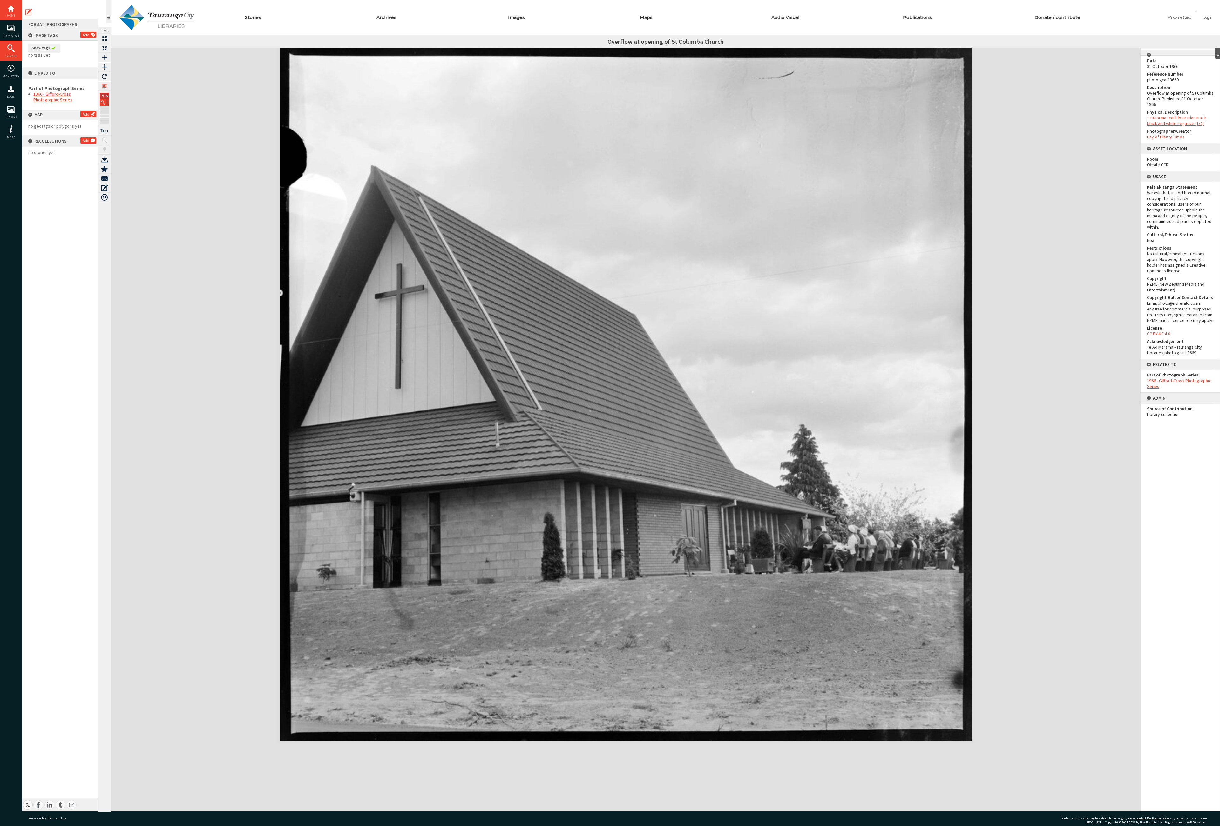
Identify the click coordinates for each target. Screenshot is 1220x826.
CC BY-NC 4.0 (1158, 333)
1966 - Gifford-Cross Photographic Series (52, 97)
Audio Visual (785, 17)
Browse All (11, 36)
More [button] (11, 137)
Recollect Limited (1151, 822)
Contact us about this (104, 178)
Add (86, 34)
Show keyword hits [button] (104, 140)
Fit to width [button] (104, 57)
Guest (1187, 17)
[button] (104, 102)
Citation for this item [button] (104, 197)
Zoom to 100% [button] (104, 86)
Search (11, 56)
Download (104, 159)
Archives (386, 17)
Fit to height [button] (104, 67)
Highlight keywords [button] (104, 150)
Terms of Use (57, 818)
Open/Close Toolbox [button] (108, 11)
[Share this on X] (28, 801)
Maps (646, 17)
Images (516, 17)
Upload (11, 117)
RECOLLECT (1093, 822)
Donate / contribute (1057, 17)
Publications (917, 17)
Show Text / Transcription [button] (104, 131)
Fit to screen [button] (104, 48)
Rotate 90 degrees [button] (104, 76)
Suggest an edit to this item (28, 12)
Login (11, 97)
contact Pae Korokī (1148, 818)
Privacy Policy (37, 818)
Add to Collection (104, 169)
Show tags (41, 47)
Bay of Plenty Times (1165, 137)
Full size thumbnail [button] (104, 38)
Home (11, 15)
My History (11, 76)
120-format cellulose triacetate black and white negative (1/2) (1176, 120)
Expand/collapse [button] (1217, 53)
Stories (253, 17)
